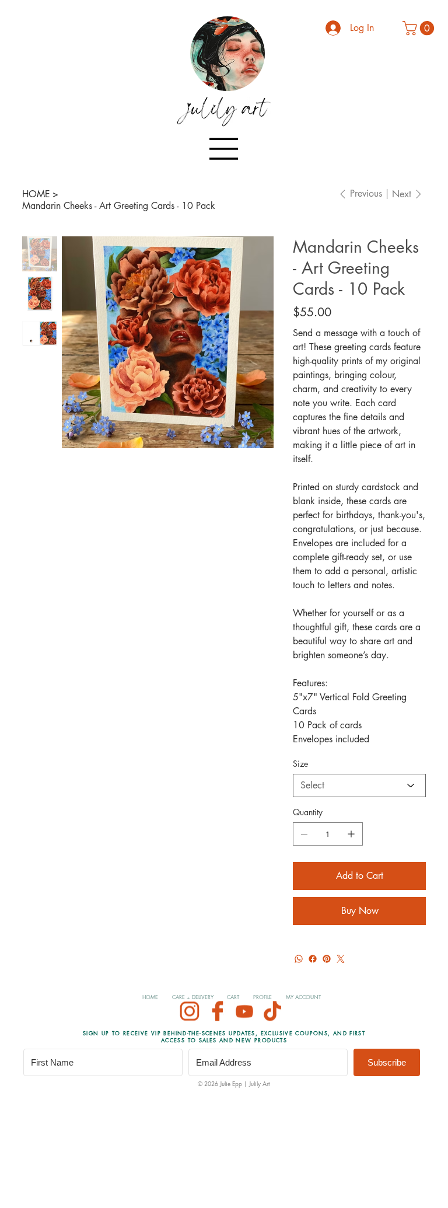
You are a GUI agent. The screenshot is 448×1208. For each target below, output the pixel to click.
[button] (420, 28)
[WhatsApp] (298, 959)
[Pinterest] (326, 959)
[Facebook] (312, 959)
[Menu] (224, 148)
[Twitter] (340, 959)
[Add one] (351, 834)
